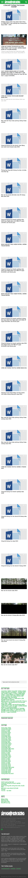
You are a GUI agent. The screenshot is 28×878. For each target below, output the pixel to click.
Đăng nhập (4, 799)
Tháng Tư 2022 (5, 752)
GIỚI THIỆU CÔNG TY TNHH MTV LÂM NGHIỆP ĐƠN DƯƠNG (12, 699)
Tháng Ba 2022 (5, 753)
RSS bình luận (5, 801)
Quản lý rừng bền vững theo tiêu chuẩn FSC (12, 786)
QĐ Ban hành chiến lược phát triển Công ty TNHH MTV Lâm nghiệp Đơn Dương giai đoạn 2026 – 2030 (14, 702)
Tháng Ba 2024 (5, 741)
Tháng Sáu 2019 (6, 766)
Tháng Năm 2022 (6, 751)
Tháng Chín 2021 (6, 756)
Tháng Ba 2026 (5, 731)
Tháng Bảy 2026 (6, 727)
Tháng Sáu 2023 (6, 745)
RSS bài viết (4, 800)
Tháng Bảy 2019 (6, 765)
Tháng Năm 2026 (6, 729)
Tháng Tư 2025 (5, 734)
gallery (18, 868)
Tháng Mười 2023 (6, 744)
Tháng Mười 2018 (6, 768)
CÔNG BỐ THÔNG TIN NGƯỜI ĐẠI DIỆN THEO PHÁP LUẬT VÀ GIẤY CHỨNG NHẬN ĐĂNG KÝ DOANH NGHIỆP (14, 706)
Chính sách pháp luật (7, 782)
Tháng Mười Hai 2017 (7, 773)
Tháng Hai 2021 (5, 760)
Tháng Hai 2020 (5, 763)
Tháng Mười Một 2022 (7, 748)
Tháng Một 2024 (6, 742)
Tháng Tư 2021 (5, 758)
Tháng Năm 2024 (6, 740)
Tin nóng (13, 868)
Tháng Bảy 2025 (6, 732)
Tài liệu (3, 789)
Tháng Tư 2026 (5, 730)
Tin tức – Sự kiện (6, 790)
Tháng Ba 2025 (5, 735)
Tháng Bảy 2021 (6, 757)
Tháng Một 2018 (6, 772)
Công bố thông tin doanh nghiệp (10, 783)
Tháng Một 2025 (6, 736)
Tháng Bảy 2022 (6, 750)
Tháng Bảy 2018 (6, 771)
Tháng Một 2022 (6, 755)
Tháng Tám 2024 (6, 737)
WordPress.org (5, 802)
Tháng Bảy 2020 (6, 761)
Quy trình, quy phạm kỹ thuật (9, 788)
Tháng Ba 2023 (5, 746)
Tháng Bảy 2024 (6, 739)
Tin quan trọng (5, 868)
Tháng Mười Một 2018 (7, 767)
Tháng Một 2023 (6, 747)
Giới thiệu (4, 784)
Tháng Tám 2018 (6, 770)
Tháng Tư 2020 (5, 762)
